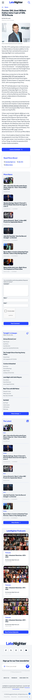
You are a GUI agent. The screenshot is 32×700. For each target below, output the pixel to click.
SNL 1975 (20, 162)
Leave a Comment (15, 149)
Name (5, 298)
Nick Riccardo (6, 18)
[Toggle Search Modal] (29, 2)
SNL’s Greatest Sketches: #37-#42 (15, 621)
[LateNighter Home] (16, 2)
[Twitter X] (11, 650)
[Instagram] (16, 650)
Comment (7, 283)
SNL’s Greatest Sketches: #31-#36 (15, 588)
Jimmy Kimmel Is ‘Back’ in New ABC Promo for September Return (15, 221)
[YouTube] (26, 650)
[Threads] (21, 650)
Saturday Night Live (10, 162)
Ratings (5, 453)
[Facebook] (6, 650)
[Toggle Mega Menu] (3, 2)
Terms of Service (15, 671)
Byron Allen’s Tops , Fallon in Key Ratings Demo (16, 252)
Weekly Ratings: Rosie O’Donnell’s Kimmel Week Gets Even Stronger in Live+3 (15, 204)
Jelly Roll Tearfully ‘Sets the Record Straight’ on (15, 237)
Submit (27, 665)
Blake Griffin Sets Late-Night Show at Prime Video (15, 268)
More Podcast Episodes (11, 632)
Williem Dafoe (9, 165)
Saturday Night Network (13, 560)
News (6, 7)
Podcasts (8, 552)
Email (5, 303)
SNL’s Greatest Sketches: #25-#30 (15, 556)
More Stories (15, 522)
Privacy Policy (27, 670)
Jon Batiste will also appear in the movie (14, 106)
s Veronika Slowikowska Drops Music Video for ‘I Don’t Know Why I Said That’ (15, 187)
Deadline (5, 56)
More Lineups (15, 413)
